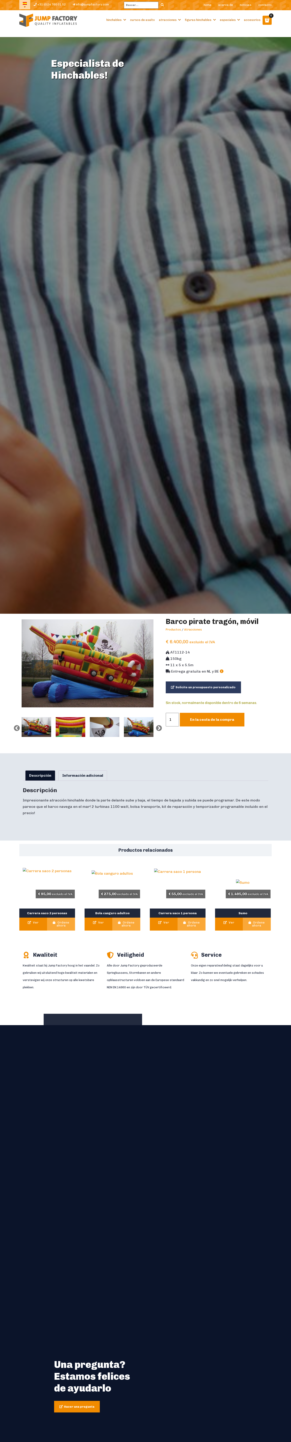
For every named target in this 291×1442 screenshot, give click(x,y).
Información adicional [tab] (82, 775)
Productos (173, 629)
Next (158, 727)
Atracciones (168, 20)
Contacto (265, 5)
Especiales (228, 20)
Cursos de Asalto (142, 20)
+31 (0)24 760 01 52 (51, 4)
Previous (15, 727)
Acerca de (225, 5)
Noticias (245, 5)
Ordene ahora (63, 924)
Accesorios (252, 20)
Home (207, 5)
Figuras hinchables (198, 20)
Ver (35, 922)
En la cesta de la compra (212, 719)
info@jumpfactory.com (92, 4)
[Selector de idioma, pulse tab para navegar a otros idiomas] (24, 4)
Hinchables (114, 20)
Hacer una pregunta (79, 1406)
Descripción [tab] (40, 775)
